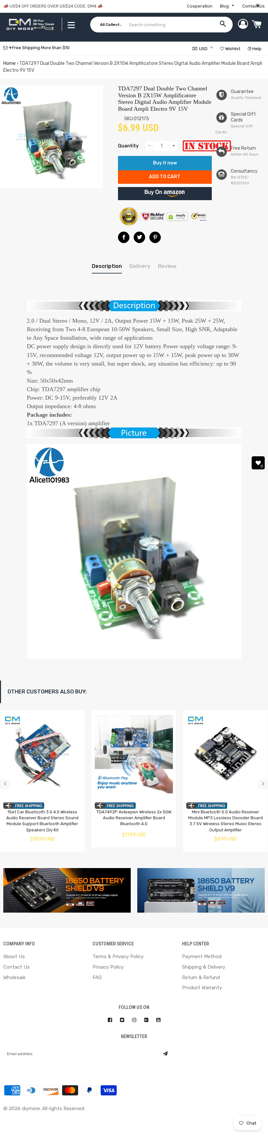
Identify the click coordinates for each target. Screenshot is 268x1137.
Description (107, 266)
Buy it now (165, 163)
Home (9, 63)
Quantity (128, 146)
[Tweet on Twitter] (139, 237)
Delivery (139, 266)
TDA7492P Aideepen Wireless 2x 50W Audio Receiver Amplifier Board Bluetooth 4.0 (133, 817)
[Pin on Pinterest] (155, 237)
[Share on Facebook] (123, 237)
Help (256, 48)
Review (167, 266)
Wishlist (232, 48)
